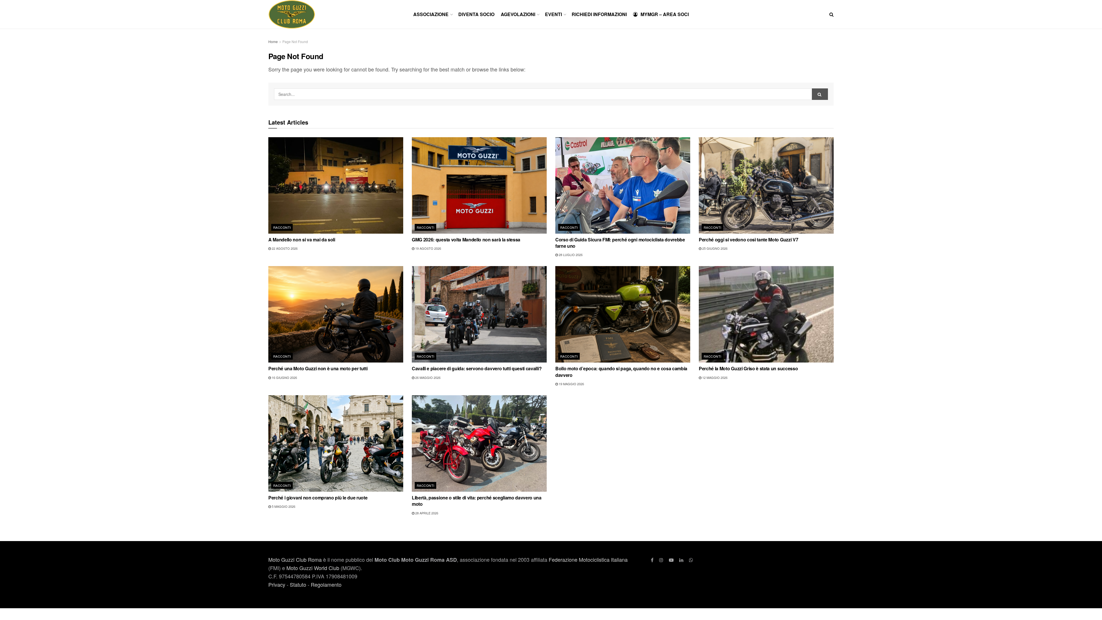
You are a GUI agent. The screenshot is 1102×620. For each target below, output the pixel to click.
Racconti (282, 227)
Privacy (276, 584)
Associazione (431, 14)
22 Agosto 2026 (284, 248)
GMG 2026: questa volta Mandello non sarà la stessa (466, 239)
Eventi (553, 14)
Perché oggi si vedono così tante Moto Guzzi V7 (748, 239)
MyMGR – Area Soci (665, 14)
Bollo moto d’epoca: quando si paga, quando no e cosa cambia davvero (621, 371)
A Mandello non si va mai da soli (301, 239)
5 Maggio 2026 (283, 506)
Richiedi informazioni (599, 14)
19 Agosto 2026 (427, 248)
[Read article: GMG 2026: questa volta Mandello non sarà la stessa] (479, 185)
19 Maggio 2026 (571, 383)
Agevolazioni (518, 14)
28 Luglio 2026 (570, 254)
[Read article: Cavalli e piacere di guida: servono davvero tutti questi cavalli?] (479, 314)
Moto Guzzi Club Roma (295, 559)
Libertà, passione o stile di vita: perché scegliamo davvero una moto (477, 500)
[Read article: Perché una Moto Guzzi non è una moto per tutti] (335, 314)
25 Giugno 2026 (714, 248)
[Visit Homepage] (291, 14)
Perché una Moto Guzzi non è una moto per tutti (317, 368)
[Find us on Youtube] (671, 559)
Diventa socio (476, 14)
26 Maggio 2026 (427, 377)
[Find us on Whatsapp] (691, 559)
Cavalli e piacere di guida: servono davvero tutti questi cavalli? (477, 368)
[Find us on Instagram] (661, 559)
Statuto (298, 584)
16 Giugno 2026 (284, 377)
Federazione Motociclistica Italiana (588, 559)
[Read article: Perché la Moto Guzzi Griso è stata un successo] (766, 314)
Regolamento (326, 584)
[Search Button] (831, 14)
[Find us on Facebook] (652, 559)
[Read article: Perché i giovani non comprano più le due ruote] (335, 443)
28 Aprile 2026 (426, 513)
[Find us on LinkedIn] (681, 559)
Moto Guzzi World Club (312, 567)
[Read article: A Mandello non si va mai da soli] (335, 185)
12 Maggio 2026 (714, 377)
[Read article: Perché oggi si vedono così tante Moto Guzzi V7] (766, 185)
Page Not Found (295, 41)
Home (273, 41)
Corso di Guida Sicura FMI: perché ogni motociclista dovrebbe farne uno (620, 242)
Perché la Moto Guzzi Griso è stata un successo (748, 368)
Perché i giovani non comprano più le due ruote (317, 497)
